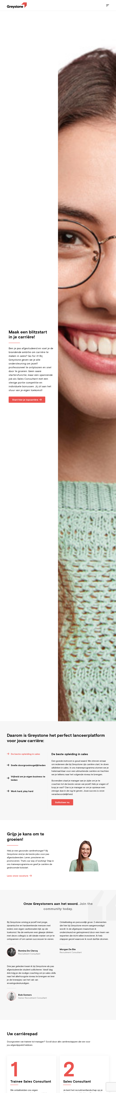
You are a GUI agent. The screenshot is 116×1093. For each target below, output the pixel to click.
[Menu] (107, 5)
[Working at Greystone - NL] (17, 5)
